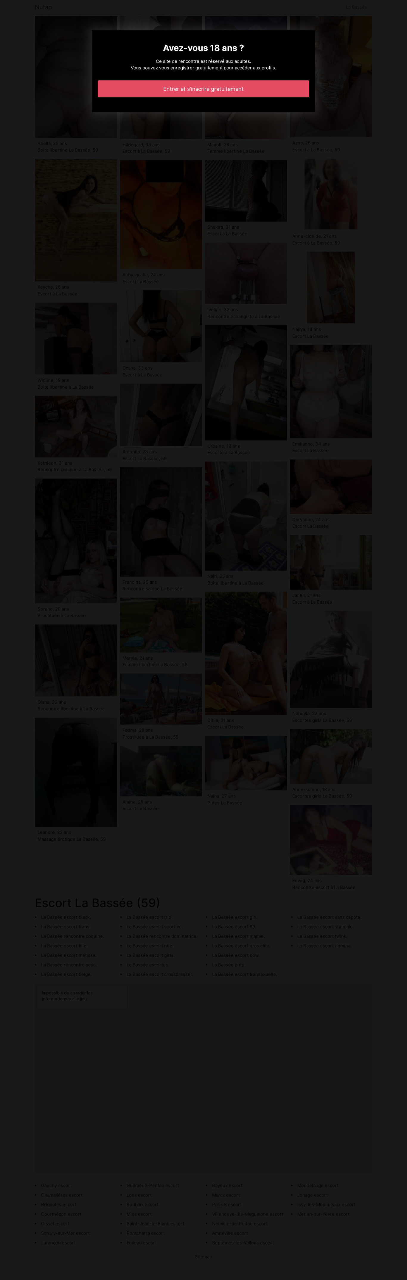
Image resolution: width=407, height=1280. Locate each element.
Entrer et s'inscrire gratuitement (203, 89)
